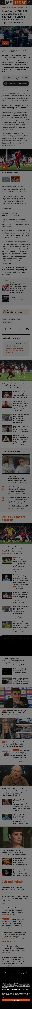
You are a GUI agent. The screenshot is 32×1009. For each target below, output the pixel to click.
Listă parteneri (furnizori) (5, 997)
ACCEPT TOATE (16, 1000)
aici (8, 983)
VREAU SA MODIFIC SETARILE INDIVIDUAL (16, 1004)
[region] (16, 988)
